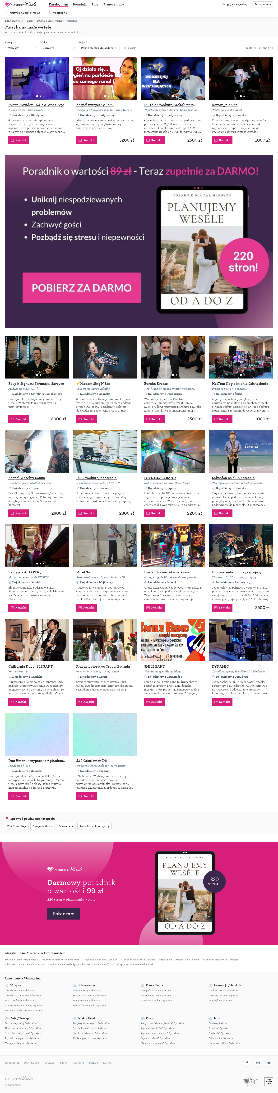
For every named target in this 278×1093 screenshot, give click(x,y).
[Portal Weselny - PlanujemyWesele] (20, 4)
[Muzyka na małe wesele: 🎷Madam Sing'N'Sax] (105, 357)
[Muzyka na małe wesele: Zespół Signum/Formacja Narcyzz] (37, 357)
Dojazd (83, 42)
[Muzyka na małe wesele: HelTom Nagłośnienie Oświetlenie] (241, 357)
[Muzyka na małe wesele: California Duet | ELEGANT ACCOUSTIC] (37, 640)
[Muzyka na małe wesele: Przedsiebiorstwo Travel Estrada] (105, 640)
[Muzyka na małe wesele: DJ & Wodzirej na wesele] (105, 451)
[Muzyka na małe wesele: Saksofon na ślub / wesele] (241, 451)
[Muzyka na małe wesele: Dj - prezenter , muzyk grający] (241, 545)
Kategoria (11, 42)
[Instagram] (258, 1063)
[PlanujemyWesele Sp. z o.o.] (19, 1078)
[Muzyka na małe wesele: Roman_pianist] (241, 78)
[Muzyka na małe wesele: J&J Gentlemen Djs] (105, 734)
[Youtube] (269, 1063)
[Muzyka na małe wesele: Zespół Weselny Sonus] (37, 451)
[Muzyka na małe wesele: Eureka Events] (173, 357)
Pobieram (63, 913)
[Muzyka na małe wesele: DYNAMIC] (241, 640)
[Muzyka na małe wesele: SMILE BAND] (173, 640)
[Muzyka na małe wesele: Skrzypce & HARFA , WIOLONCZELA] (37, 545)
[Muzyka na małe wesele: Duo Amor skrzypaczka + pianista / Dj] (37, 734)
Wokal (44, 42)
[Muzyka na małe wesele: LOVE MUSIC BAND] (173, 451)
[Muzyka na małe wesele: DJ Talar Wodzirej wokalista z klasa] (173, 78)
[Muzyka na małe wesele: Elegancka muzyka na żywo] (173, 545)
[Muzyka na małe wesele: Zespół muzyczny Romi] (105, 78)
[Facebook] (247, 1063)
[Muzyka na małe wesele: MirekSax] (105, 545)
